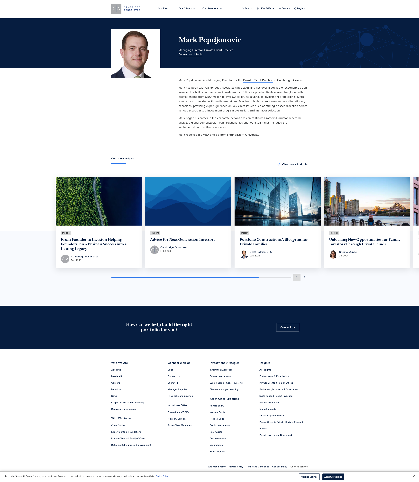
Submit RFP (174, 383)
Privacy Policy (236, 466)
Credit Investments (220, 425)
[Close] (413, 476)
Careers (115, 383)
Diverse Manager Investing (224, 389)
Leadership (117, 376)
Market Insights (267, 409)
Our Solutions (210, 8)
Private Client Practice (258, 80)
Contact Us (174, 376)
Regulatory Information (123, 409)
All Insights (265, 370)
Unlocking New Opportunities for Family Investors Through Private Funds (365, 242)
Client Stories (118, 425)
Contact (286, 8)
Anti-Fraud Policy (217, 466)
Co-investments (218, 438)
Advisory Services (177, 419)
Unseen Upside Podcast (272, 415)
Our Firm (163, 8)
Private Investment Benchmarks (276, 435)
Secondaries (216, 445)
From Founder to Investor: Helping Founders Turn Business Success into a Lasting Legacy (94, 244)
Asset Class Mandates (180, 425)
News (114, 396)
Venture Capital (218, 412)
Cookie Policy (162, 476)
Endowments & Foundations (126, 432)
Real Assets (216, 432)
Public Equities (217, 451)
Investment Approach (221, 370)
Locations (116, 389)
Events (263, 428)
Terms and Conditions (257, 466)
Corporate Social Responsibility (128, 402)
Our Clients (185, 8)
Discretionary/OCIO (178, 412)
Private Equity (217, 405)
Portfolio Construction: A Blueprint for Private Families (274, 242)
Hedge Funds (217, 419)
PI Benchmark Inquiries (180, 396)
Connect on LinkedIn (190, 54)
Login (170, 370)
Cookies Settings (299, 466)
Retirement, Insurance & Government (131, 445)
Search (248, 8)
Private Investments (220, 376)
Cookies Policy (279, 466)
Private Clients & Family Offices (128, 438)
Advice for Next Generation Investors (182, 240)
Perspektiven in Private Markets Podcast (281, 422)
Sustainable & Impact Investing (226, 383)
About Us (116, 370)
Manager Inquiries (177, 389)
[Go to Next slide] (304, 277)
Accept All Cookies (333, 476)
